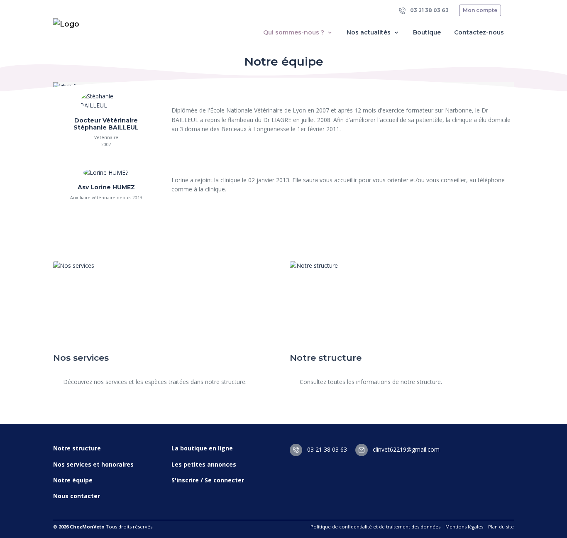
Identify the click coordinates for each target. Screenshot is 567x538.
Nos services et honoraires (93, 464)
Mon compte (480, 10)
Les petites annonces (203, 464)
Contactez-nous (479, 32)
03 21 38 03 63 (429, 10)
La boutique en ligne (202, 448)
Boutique (427, 32)
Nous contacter (76, 496)
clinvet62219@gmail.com (405, 449)
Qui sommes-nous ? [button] (294, 32)
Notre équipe (73, 480)
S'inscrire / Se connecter (207, 480)
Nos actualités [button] (369, 32)
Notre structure (77, 448)
